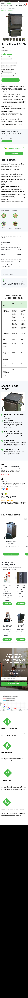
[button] (6, 141)
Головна (3, 8)
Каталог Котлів (10, 8)
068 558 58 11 (19, 4)
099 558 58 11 (20, 5)
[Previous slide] (4, 25)
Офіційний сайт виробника (7, 5)
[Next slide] (24, 25)
